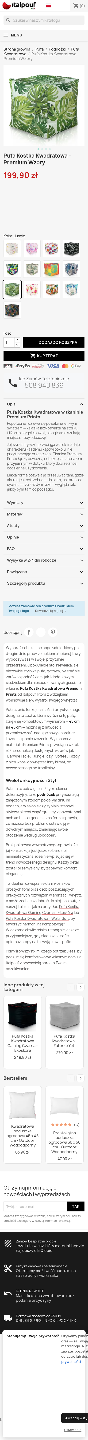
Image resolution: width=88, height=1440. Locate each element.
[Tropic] (12, 269)
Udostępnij (29, 632)
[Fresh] (51, 269)
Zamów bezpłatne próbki (36, 1241)
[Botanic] (32, 269)
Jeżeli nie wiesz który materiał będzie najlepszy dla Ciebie (50, 1248)
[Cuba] (51, 289)
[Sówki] (51, 248)
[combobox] (44, 20)
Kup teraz (44, 356)
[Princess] (32, 248)
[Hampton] (71, 289)
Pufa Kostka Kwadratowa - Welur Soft (37, 918)
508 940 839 (44, 385)
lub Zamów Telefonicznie (44, 379)
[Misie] (32, 289)
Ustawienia (72, 1430)
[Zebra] (71, 248)
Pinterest (52, 632)
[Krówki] (12, 248)
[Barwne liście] (12, 310)
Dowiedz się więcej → (51, 611)
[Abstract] (71, 269)
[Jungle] (12, 289)
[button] (50, 5)
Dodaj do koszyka (53, 342)
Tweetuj (41, 632)
